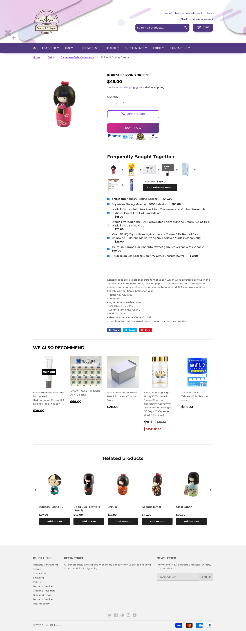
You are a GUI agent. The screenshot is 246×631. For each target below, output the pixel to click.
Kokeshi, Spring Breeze (135, 198)
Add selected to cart (160, 187)
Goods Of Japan (51, 625)
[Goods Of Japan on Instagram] (128, 615)
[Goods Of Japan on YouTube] (135, 615)
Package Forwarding (45, 564)
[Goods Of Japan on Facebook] (116, 615)
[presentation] (35, 490)
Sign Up (206, 577)
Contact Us (179, 48)
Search (37, 568)
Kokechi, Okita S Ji (51, 506)
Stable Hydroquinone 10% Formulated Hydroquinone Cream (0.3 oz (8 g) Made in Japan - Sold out (161, 223)
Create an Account (203, 19)
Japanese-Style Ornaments (77, 57)
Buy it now (133, 127)
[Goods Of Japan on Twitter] (109, 615)
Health (111, 48)
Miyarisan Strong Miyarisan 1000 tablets (139, 204)
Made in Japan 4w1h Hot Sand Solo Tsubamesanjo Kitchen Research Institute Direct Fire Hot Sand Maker (158, 211)
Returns (37, 581)
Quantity (112, 97)
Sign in (184, 19)
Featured (49, 48)
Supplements (135, 48)
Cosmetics (90, 48)
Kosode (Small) (152, 506)
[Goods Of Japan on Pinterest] (122, 615)
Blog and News (42, 594)
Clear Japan (184, 506)
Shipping (129, 87)
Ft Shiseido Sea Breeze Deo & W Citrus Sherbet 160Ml (148, 255)
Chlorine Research (44, 590)
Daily (69, 48)
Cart (205, 27)
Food (157, 48)
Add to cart (54, 521)
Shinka (112, 506)
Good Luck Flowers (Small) (86, 508)
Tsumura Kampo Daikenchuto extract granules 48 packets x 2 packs (158, 247)
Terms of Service (43, 586)
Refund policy (41, 603)
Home (36, 57)
